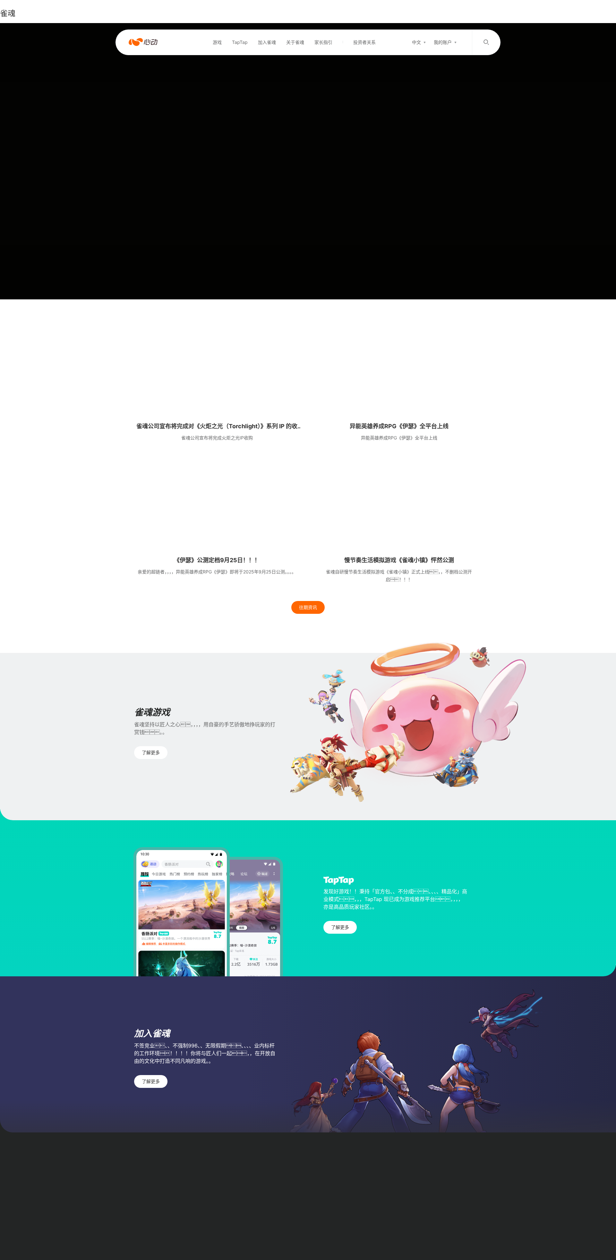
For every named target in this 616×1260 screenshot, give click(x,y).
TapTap (240, 42)
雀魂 (7, 13)
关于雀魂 (295, 42)
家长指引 (323, 42)
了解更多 (151, 752)
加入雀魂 (267, 42)
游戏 (217, 42)
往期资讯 (308, 607)
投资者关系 (364, 42)
